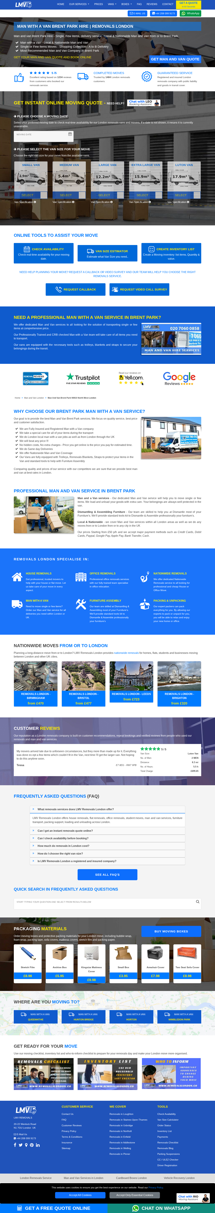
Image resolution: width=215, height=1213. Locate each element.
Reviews (152, 4)
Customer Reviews (72, 1125)
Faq (139, 4)
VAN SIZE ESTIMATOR (107, 254)
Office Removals (103, 573)
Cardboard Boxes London (131, 1178)
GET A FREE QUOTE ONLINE (57, 1208)
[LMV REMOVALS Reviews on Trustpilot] (83, 378)
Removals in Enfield (120, 1136)
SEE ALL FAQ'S (107, 874)
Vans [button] (111, 4)
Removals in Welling (120, 1148)
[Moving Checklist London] (44, 1073)
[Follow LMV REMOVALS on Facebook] (15, 1145)
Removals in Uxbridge (121, 1125)
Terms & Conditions (72, 1136)
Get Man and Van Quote (175, 59)
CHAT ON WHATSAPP (166, 1208)
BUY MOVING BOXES (171, 931)
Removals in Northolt (121, 1131)
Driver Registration (167, 1165)
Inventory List (164, 1131)
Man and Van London (34, 398)
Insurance (67, 1142)
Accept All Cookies (80, 1195)
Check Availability (166, 1114)
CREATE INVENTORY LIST (171, 254)
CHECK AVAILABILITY (43, 254)
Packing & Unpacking (170, 600)
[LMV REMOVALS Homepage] (23, 5)
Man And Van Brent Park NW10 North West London (72, 398)
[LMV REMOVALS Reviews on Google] (179, 378)
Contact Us (67, 1114)
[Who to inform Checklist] (171, 1073)
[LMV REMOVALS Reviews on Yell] (131, 378)
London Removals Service (36, 1178)
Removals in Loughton (121, 1114)
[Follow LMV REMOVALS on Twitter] (21, 1145)
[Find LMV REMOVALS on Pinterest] (32, 1145)
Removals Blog (165, 1148)
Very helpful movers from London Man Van (44, 748)
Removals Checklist (167, 1142)
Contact (168, 4)
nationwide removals (126, 652)
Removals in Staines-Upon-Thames (128, 1119)
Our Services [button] (78, 4)
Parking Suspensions (168, 1154)
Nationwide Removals (170, 573)
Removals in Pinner (120, 1154)
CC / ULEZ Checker (167, 1159)
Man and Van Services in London (83, 1178)
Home (60, 4)
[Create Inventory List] (107, 1073)
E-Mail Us (21, 1134)
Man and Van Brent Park (64, 418)
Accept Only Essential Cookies (134, 1195)
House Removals (39, 573)
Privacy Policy (155, 1187)
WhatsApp (193, 13)
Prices (98, 4)
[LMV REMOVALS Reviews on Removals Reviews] (36, 378)
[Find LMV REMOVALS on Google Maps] (26, 1145)
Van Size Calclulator (168, 1119)
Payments (162, 1136)
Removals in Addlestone (122, 1142)
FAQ (64, 1119)
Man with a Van (37, 600)
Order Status (164, 1125)
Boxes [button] (125, 4)
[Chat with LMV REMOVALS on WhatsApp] (137, 1208)
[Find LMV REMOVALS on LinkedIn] (38, 1145)
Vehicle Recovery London (179, 1178)
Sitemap (66, 1148)
